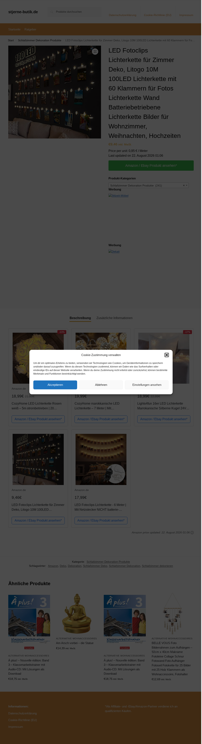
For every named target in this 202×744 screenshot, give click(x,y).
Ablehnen (101, 384)
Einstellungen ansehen (146, 384)
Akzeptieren (55, 384)
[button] (167, 355)
